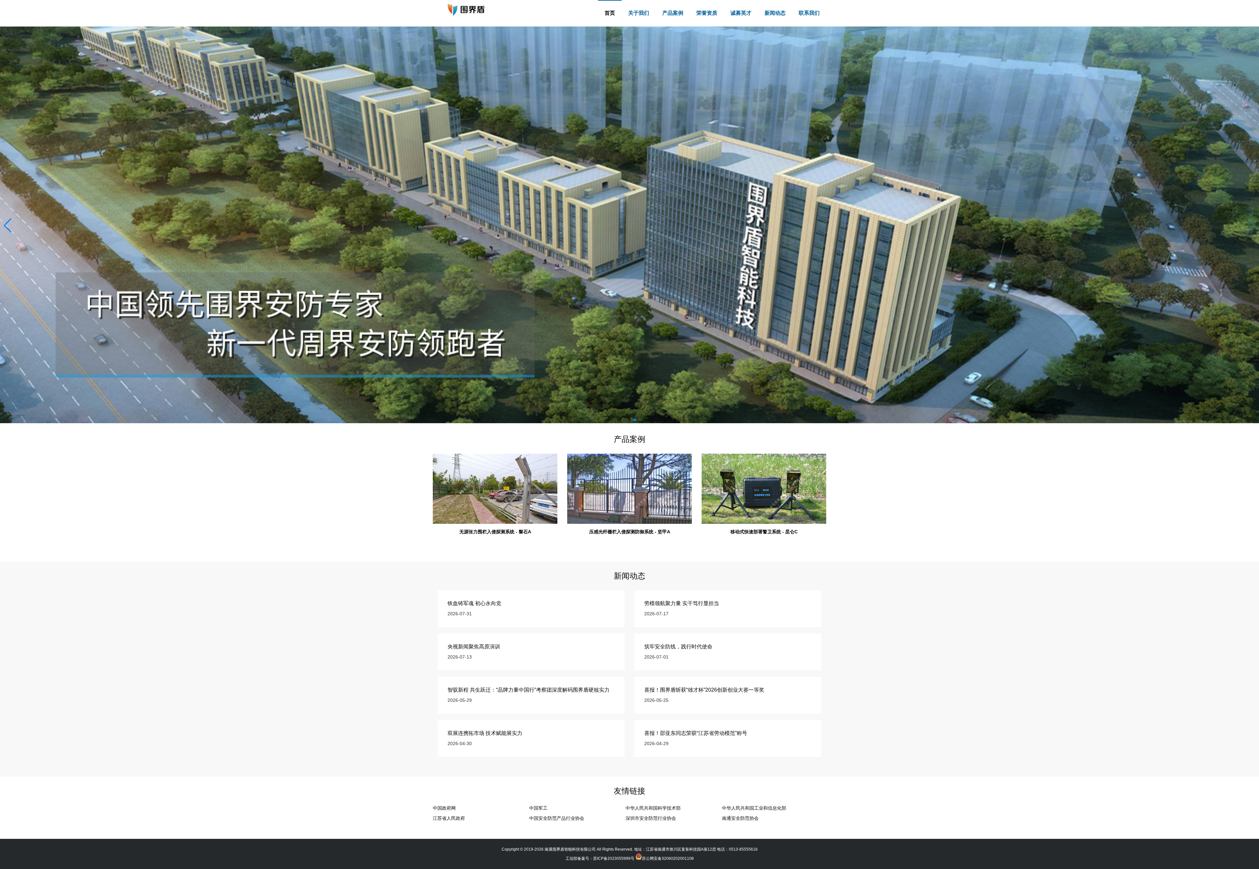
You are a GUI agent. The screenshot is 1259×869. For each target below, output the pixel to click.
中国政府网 (444, 808)
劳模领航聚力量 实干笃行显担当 (681, 603)
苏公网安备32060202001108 (668, 858)
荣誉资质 (706, 13)
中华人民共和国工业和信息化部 (754, 808)
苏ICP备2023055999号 (613, 858)
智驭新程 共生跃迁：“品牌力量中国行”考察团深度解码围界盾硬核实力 (529, 690)
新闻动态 (775, 13)
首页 (610, 13)
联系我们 (809, 13)
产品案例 (672, 13)
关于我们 (638, 13)
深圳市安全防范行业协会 (651, 818)
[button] (1251, 225)
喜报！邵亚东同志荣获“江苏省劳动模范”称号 (695, 733)
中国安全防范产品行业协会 (556, 818)
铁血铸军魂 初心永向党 (474, 603)
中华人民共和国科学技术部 (653, 808)
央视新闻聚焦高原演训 (474, 646)
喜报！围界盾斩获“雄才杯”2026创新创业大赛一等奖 (704, 690)
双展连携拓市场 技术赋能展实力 (485, 733)
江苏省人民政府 (449, 818)
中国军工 (538, 808)
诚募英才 (740, 13)
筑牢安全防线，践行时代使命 (678, 646)
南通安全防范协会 (740, 818)
